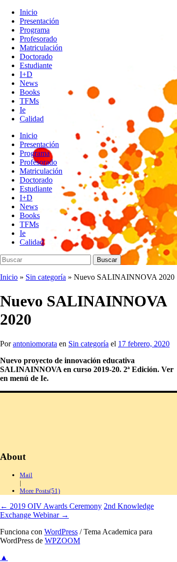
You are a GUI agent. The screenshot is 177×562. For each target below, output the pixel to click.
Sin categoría (46, 277)
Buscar (107, 259)
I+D (26, 74)
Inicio (28, 12)
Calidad (32, 118)
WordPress (61, 531)
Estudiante (36, 65)
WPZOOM (62, 540)
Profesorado (38, 39)
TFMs (29, 101)
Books (30, 92)
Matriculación (41, 47)
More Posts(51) (40, 490)
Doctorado (36, 56)
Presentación (39, 21)
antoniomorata (35, 343)
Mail (26, 475)
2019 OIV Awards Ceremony (51, 506)
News (29, 83)
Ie (23, 110)
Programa (35, 30)
